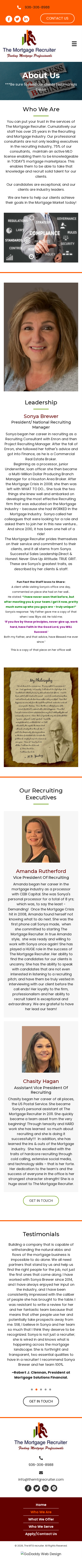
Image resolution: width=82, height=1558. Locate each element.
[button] (57, 18)
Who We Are (41, 1512)
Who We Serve (41, 1526)
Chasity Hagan (41, 1081)
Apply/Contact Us (41, 1533)
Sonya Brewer (41, 416)
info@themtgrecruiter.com (41, 1479)
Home (41, 1504)
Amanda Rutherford (41, 871)
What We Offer (41, 1519)
